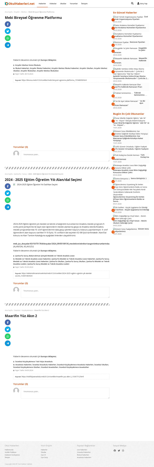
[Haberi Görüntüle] (14, 184)
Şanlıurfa (17, 174)
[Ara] (132, 3)
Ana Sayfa (8, 12)
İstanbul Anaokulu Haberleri (44, 365)
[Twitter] (119, 450)
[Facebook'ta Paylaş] (8, 24)
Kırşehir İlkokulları (28, 71)
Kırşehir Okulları (86, 68)
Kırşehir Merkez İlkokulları (48, 71)
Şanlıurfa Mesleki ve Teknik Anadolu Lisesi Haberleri (73, 259)
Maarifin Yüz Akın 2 (41, 310)
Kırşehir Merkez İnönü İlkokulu (28, 65)
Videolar (53, 3)
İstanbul (17, 310)
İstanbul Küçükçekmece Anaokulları (74, 367)
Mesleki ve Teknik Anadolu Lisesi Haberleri (33, 259)
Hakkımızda (9, 450)
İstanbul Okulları (101, 365)
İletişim (84, 3)
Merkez (24, 12)
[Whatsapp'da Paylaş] (8, 38)
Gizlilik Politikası (10, 452)
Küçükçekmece (27, 310)
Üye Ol (43, 455)
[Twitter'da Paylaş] (8, 31)
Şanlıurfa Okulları (56, 261)
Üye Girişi (44, 457)
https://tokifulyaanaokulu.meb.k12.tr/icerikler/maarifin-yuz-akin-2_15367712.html (53, 376)
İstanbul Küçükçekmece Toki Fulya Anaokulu (34, 361)
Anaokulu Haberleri (23, 365)
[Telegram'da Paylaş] (8, 45)
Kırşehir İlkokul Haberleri (40, 68)
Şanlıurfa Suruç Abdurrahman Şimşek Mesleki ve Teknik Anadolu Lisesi (44, 256)
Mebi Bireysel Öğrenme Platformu (41, 12)
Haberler (42, 3)
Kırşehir (17, 12)
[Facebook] (114, 450)
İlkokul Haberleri (22, 68)
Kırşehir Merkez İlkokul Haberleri (65, 68)
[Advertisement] (61, 40)
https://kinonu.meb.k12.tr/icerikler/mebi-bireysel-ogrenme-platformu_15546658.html (54, 80)
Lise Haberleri (82, 450)
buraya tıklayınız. (49, 60)
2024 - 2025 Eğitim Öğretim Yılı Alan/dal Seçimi (45, 174)
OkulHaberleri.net (21, 4)
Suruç (24, 174)
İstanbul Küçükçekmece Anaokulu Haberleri (75, 365)
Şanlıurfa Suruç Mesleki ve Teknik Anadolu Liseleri (48, 264)
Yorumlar (74, 3)
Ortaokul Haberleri (84, 452)
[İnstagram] (123, 450)
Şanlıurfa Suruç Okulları (75, 261)
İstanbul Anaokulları (49, 367)
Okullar (63, 3)
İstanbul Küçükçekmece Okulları (26, 367)
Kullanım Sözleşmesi (12, 455)
